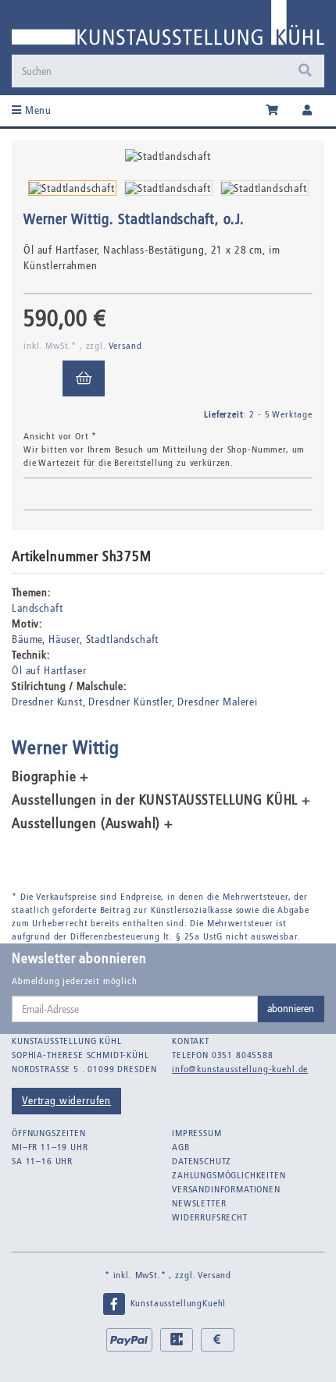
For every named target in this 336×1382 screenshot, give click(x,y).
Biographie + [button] (50, 777)
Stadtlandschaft (122, 639)
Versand (125, 345)
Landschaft (37, 608)
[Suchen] (305, 71)
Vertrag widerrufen (66, 1100)
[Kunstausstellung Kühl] (168, 27)
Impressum (197, 1133)
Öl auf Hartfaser (49, 670)
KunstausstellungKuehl (176, 1303)
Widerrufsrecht (210, 1217)
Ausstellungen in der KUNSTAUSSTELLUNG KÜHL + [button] (161, 800)
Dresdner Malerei (217, 702)
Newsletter (199, 1203)
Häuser (64, 639)
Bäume (27, 639)
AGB (181, 1147)
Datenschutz (201, 1161)
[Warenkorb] (272, 110)
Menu (37, 110)
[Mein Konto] (307, 110)
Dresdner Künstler (129, 702)
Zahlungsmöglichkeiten (229, 1175)
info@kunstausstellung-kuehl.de (240, 1069)
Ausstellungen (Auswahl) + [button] (92, 824)
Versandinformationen (226, 1189)
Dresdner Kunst (47, 702)
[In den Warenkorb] (84, 378)
